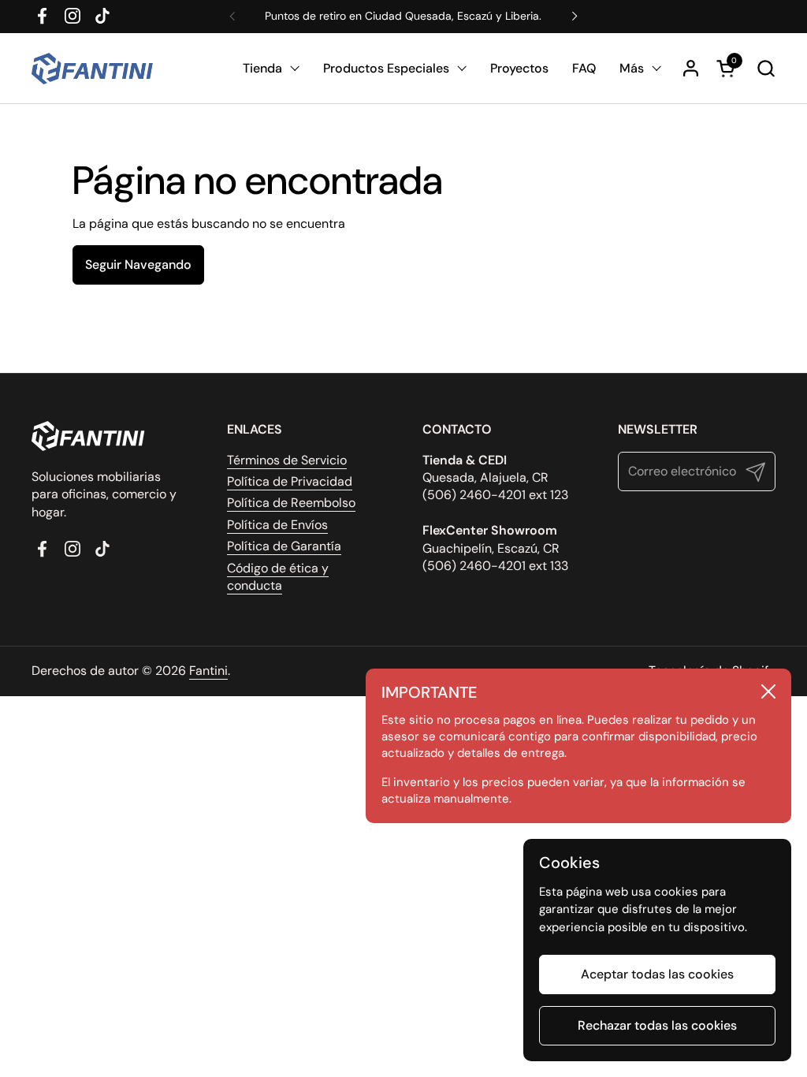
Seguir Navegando (138, 264)
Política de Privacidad (289, 481)
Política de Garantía (284, 546)
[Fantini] (95, 68)
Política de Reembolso (291, 502)
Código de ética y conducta (278, 577)
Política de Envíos (277, 524)
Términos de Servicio (287, 460)
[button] (765, 68)
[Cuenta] (691, 68)
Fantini (208, 670)
